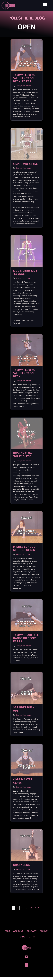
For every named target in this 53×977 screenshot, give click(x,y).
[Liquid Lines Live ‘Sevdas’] (27, 251)
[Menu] (45, 5)
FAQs (7, 931)
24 (31, 908)
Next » (37, 908)
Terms (21, 936)
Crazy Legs (21, 865)
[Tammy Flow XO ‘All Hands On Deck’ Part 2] (27, 55)
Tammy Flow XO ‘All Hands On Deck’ (24, 373)
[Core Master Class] (27, 759)
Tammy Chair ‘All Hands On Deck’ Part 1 (26, 638)
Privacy (44, 931)
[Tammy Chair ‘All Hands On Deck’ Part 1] (27, 615)
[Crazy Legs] (27, 845)
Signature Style (25, 164)
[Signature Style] (27, 144)
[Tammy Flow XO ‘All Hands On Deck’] (27, 350)
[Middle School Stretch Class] (27, 527)
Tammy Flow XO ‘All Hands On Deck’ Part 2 (24, 78)
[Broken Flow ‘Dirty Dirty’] (27, 433)
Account (18, 931)
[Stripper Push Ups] (27, 687)
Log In (32, 936)
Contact (31, 931)
